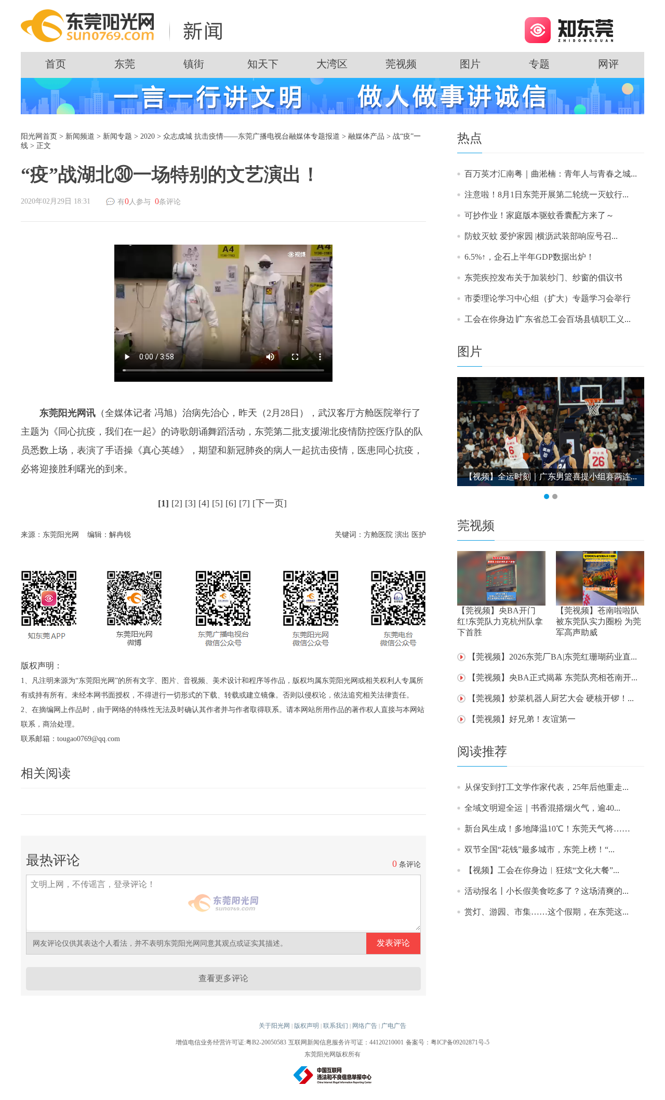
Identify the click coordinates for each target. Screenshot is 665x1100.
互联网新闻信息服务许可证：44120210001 (346, 1042)
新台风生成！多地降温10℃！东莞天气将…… (547, 828)
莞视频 (401, 64)
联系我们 (335, 1025)
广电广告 (393, 1025)
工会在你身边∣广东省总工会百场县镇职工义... (547, 319)
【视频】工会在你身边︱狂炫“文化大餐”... (541, 870)
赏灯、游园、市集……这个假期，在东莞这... (546, 911)
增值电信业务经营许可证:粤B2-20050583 (231, 1042)
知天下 (262, 64)
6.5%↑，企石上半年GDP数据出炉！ (529, 256)
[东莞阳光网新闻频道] (125, 25)
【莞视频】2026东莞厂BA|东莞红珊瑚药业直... (552, 656)
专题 (539, 64)
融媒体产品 (366, 136)
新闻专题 (117, 136)
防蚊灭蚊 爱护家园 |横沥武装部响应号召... (541, 236)
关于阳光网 (274, 1025)
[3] (190, 503)
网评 (608, 64)
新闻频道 (80, 136)
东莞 (124, 64)
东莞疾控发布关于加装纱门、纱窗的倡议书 (543, 277)
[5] (217, 503)
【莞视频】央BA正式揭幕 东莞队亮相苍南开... (552, 677)
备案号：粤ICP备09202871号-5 (447, 1042)
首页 (55, 64)
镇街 (193, 64)
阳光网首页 (39, 136)
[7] (244, 503)
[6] (230, 503)
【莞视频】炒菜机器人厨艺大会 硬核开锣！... (551, 698)
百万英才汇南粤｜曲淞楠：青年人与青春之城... (550, 173)
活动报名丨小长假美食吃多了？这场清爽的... (546, 891)
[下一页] (269, 503)
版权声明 (306, 1025)
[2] (176, 503)
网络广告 (364, 1025)
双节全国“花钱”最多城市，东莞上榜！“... (539, 849)
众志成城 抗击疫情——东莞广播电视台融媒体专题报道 (251, 136)
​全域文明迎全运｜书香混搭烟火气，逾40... (542, 807)
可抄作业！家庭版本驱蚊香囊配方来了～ (539, 215)
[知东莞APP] (568, 29)
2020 (147, 136)
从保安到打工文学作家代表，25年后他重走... (546, 787)
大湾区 (332, 64)
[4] (203, 503)
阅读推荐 (482, 751)
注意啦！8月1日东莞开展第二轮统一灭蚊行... (546, 194)
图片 (470, 64)
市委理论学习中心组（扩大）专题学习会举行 (547, 298)
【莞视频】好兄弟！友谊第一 (522, 719)
